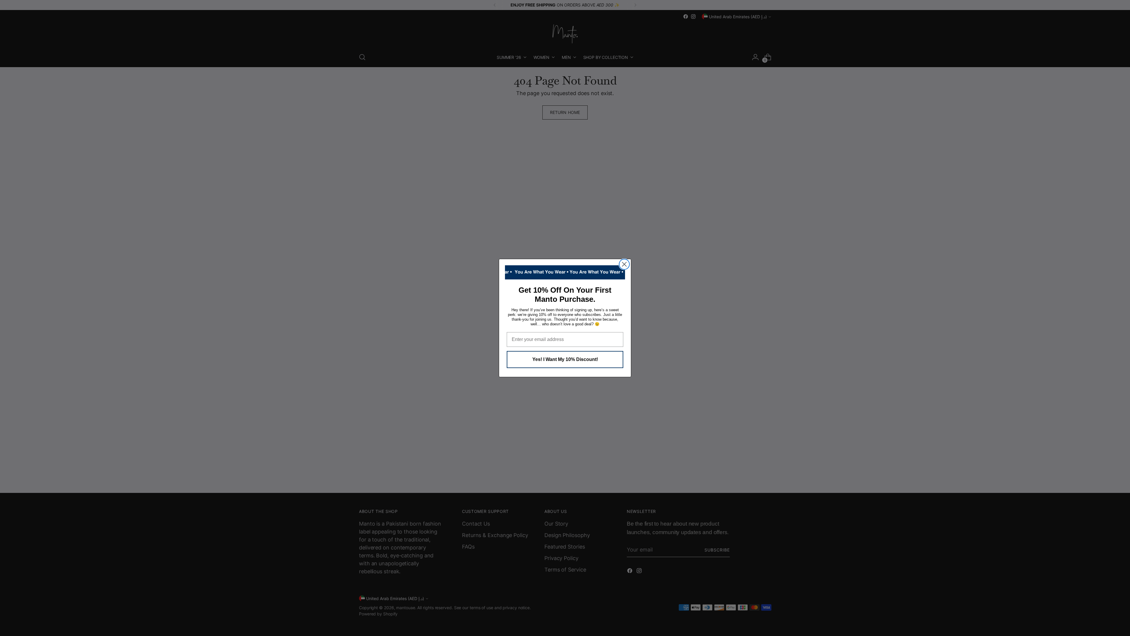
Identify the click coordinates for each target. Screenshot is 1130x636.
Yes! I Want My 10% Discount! (565, 359)
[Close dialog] (624, 264)
